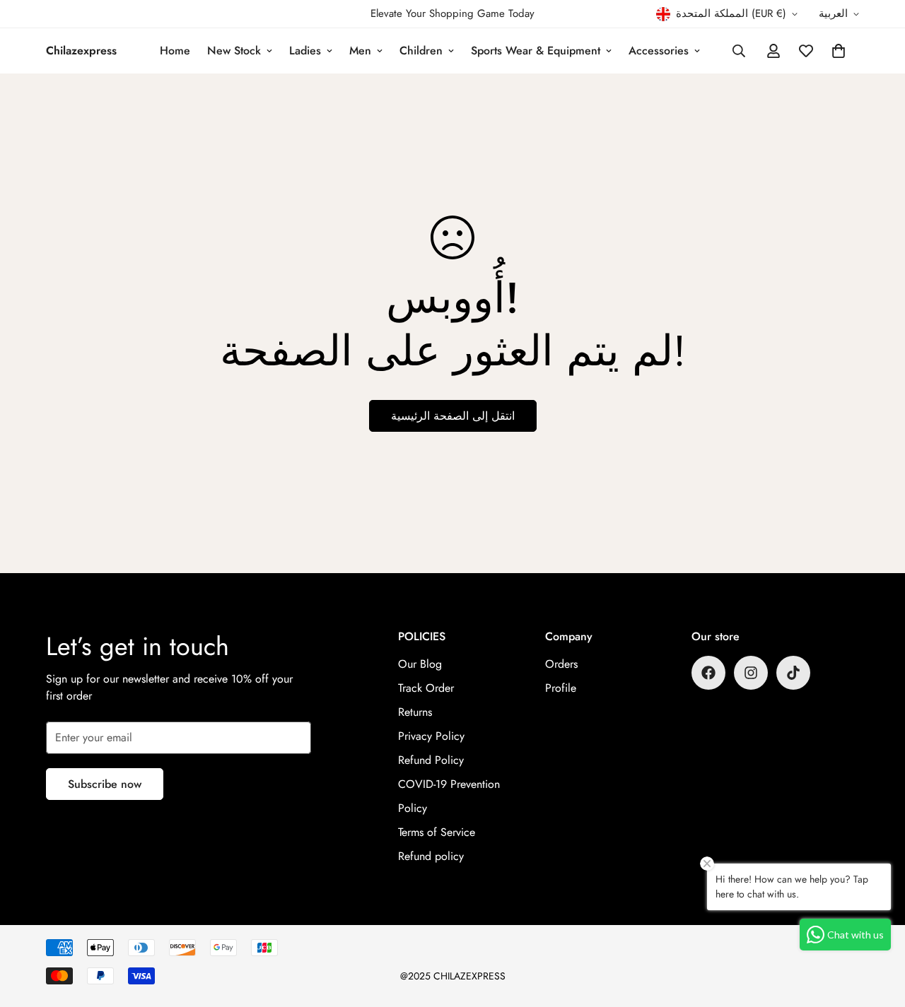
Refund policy (431, 856)
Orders (561, 664)
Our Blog (420, 664)
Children (421, 50)
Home (175, 50)
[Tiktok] (793, 673)
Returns (415, 712)
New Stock (234, 50)
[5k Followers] (751, 673)
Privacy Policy (431, 736)
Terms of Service (436, 832)
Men (360, 50)
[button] (838, 51)
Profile (560, 688)
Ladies (305, 50)
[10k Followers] (708, 673)
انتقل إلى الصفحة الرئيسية (453, 416)
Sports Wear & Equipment (535, 50)
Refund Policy (431, 760)
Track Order (426, 688)
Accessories (659, 50)
